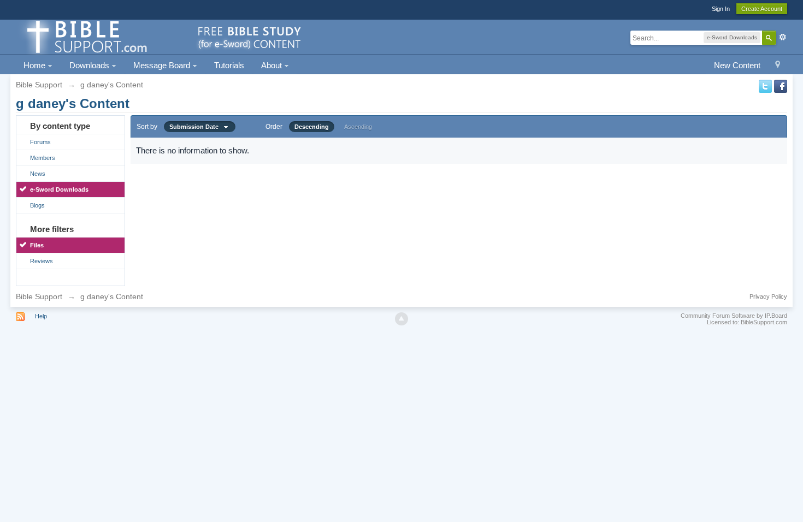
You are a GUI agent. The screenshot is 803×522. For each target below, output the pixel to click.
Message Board (162, 65)
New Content (737, 65)
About (272, 65)
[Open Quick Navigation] (778, 65)
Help (41, 316)
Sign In (721, 8)
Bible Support (39, 296)
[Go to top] (401, 318)
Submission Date (196, 126)
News (37, 173)
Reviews (41, 261)
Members (42, 158)
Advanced (782, 37)
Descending (311, 126)
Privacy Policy (768, 296)
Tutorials (229, 65)
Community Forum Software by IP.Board (734, 315)
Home (35, 65)
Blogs (37, 205)
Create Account (761, 8)
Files (37, 245)
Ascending (358, 126)
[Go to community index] (162, 36)
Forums (40, 142)
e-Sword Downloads (59, 189)
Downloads (90, 65)
